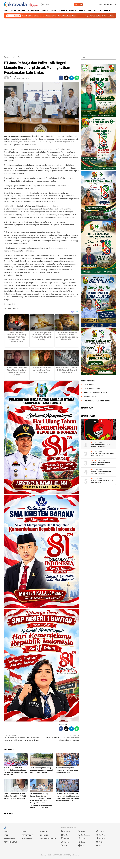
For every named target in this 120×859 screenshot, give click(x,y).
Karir (6, 835)
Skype (83, 842)
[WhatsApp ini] (76, 78)
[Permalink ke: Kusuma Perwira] (6, 78)
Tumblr (66, 835)
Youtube (101, 842)
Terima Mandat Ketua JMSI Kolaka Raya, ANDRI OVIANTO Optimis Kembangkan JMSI (15, 796)
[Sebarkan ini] (61, 78)
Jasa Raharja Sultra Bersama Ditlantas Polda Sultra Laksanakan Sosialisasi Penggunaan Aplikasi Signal (21, 737)
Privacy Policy (27, 835)
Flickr (82, 846)
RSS (100, 846)
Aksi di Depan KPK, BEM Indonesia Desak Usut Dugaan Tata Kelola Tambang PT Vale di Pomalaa (15, 771)
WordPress (102, 835)
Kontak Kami (27, 839)
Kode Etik (44, 832)
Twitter (83, 831)
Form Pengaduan (10, 842)
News (92, 442)
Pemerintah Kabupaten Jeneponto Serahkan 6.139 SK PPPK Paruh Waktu (67, 770)
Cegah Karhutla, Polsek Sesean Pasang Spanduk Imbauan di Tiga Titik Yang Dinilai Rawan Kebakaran (68, 16)
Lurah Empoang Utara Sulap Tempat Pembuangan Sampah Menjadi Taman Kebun (41, 770)
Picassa (66, 846)
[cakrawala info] (21, 4)
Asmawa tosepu (90, 397)
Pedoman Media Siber (48, 839)
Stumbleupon (85, 835)
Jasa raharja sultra (92, 389)
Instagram (67, 838)
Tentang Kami (9, 839)
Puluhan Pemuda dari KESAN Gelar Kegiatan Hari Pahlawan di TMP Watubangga (62, 737)
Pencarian (78, 4)
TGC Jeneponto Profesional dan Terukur (102, 481)
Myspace (66, 842)
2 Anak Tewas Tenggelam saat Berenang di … (101, 472)
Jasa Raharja (89, 385)
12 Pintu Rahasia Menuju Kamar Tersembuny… (100, 463)
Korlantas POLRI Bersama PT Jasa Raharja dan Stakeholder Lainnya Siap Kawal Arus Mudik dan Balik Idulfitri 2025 (67, 797)
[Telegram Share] (71, 78)
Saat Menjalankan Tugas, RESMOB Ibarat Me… (101, 445)
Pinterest (101, 831)
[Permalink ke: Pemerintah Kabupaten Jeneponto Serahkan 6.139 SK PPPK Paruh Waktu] (67, 759)
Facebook (67, 831)
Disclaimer (44, 835)
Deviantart (102, 838)
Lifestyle (94, 460)
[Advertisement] (60, 36)
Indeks (6, 832)
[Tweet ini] (66, 78)
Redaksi (25, 832)
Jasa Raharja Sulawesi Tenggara (97, 401)
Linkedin (83, 838)
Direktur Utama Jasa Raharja (95, 393)
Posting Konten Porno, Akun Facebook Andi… (102, 454)
